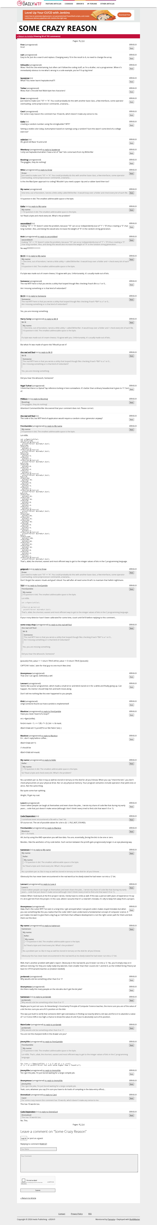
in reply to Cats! (50, 1094)
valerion (24, 139)
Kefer (22, 121)
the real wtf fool (27, 352)
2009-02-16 (133, 44)
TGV (22, 585)
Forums (93, 4)
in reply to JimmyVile (52, 1070)
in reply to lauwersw (51, 149)
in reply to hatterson (51, 925)
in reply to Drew (45, 170)
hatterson (25, 849)
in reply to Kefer (49, 760)
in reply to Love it (48, 884)
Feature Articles (53, 4)
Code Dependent (28, 816)
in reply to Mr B (51, 319)
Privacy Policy (77, 1214)
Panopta (111, 1219)
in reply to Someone (37, 296)
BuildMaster (135, 1219)
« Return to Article (25, 36)
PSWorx (23, 399)
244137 (44, 1144)
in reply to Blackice (49, 735)
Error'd (80, 4)
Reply (131, 48)
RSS (90, 1214)
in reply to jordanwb (42, 997)
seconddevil (25, 223)
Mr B (22, 256)
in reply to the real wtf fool (60, 624)
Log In (23, 1138)
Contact (61, 1214)
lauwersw (24, 78)
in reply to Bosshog (39, 399)
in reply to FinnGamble (38, 585)
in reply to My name (37, 206)
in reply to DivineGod (48, 1112)
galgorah (24, 569)
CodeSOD (69, 4)
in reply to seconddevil (47, 236)
